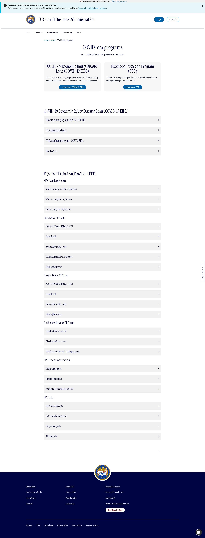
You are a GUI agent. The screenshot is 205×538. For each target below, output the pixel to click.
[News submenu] (82, 32)
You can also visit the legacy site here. (92, 8)
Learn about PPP (132, 87)
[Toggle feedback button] (203, 263)
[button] (199, 532)
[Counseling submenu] (72, 32)
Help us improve (203, 273)
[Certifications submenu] (59, 32)
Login (159, 19)
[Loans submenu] (31, 32)
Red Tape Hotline (115, 510)
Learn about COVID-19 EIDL (72, 87)
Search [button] (174, 19)
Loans (52, 40)
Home (46, 40)
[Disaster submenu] (43, 32)
